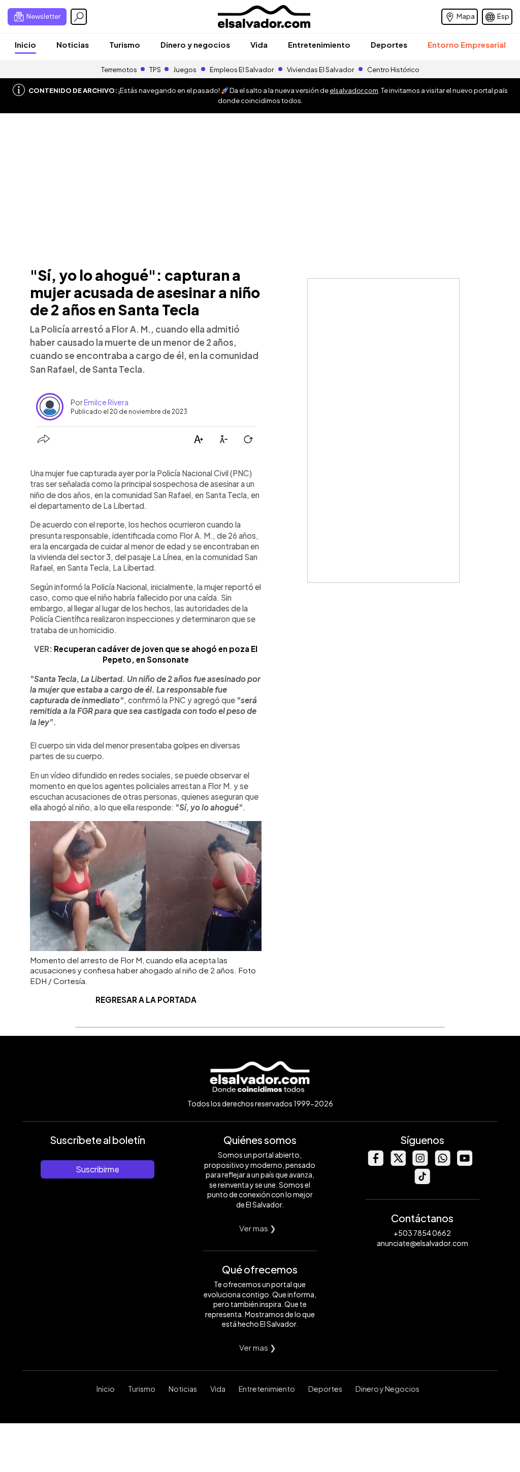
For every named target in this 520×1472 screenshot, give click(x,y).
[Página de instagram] (420, 1163)
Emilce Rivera (106, 402)
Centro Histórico (393, 70)
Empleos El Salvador (242, 70)
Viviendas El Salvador (320, 70)
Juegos (185, 70)
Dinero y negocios (195, 44)
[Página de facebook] (375, 1163)
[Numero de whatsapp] (442, 1163)
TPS (155, 70)
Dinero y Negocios (387, 1388)
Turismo (124, 44)
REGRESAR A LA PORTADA (146, 999)
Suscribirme (97, 1169)
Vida (259, 44)
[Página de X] (397, 1163)
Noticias (72, 44)
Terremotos (119, 70)
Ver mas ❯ (257, 1228)
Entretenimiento (319, 44)
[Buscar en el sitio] (79, 17)
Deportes (389, 44)
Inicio (25, 44)
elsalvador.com (354, 90)
